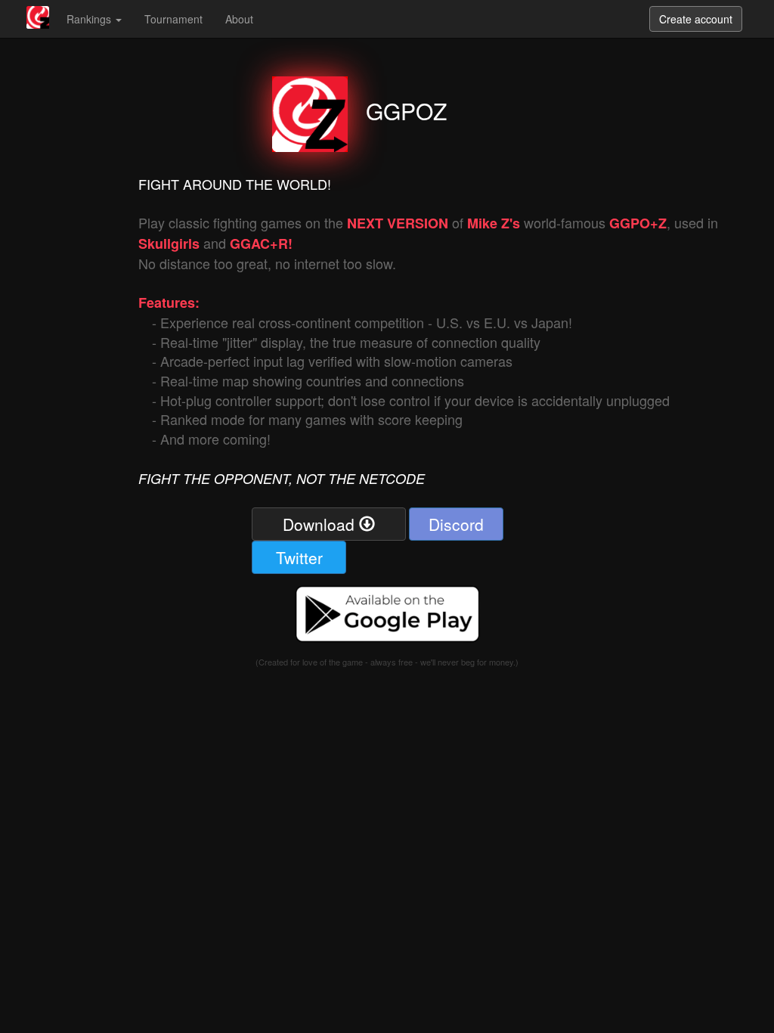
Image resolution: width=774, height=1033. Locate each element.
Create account (695, 18)
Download (321, 524)
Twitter (299, 557)
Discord (456, 524)
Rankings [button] (90, 18)
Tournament (173, 18)
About (239, 18)
